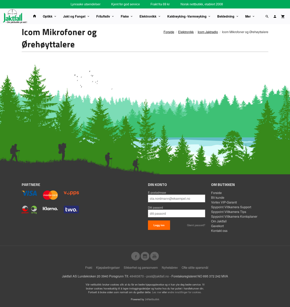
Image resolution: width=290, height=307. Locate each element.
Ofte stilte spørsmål (195, 267)
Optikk (47, 16)
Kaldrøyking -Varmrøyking (187, 16)
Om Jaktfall (219, 221)
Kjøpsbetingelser (108, 267)
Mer (248, 16)
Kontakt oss (219, 230)
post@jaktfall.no (157, 276)
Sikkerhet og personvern (141, 267)
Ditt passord (155, 207)
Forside (169, 32)
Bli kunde (217, 197)
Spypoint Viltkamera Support (231, 207)
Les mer (157, 292)
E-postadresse (157, 192)
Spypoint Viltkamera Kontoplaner (234, 216)
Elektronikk (147, 16)
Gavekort (217, 226)
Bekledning (225, 16)
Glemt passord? (196, 225)
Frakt (88, 267)
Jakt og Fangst (74, 16)
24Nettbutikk (152, 299)
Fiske (125, 16)
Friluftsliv (103, 16)
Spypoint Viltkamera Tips (228, 211)
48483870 (137, 276)
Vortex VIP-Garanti (224, 202)
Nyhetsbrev (170, 267)
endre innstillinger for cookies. (185, 292)
